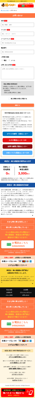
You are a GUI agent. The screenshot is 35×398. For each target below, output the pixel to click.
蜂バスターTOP (5, 10)
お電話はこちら (27, 6)
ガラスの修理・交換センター (17, 134)
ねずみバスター (17, 380)
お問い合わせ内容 (6, 65)
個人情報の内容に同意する (19, 98)
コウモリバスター (17, 374)
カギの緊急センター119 (17, 140)
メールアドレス (5, 39)
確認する (17, 105)
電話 (5, 60)
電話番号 (3, 48)
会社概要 (25, 289)
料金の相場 (9, 289)
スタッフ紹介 (9, 295)
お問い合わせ (25, 295)
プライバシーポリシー (26, 292)
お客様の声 (9, 292)
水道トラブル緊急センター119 (17, 153)
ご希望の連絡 (5, 57)
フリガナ (3, 30)
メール (13, 60)
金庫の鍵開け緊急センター (17, 146)
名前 (2, 20)
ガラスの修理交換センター (17, 357)
